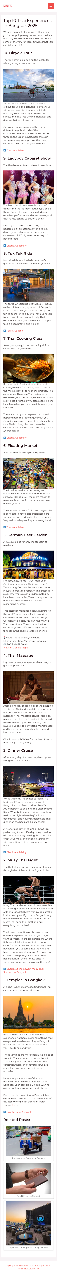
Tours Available (15, 150)
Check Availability (16, 245)
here (14, 1105)
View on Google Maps (15, 647)
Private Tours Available (19, 1112)
